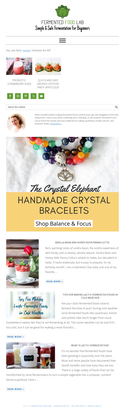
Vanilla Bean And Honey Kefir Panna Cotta (82, 242)
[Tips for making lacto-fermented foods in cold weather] (30, 305)
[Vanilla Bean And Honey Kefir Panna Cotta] (22, 263)
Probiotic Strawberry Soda (19, 82)
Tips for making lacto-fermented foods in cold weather (90, 296)
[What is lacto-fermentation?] (30, 355)
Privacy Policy (95, 406)
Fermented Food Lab (62, 16)
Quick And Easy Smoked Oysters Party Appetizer (48, 83)
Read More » (55, 281)
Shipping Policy (61, 406)
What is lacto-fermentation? (90, 345)
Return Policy (78, 406)
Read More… (56, 123)
